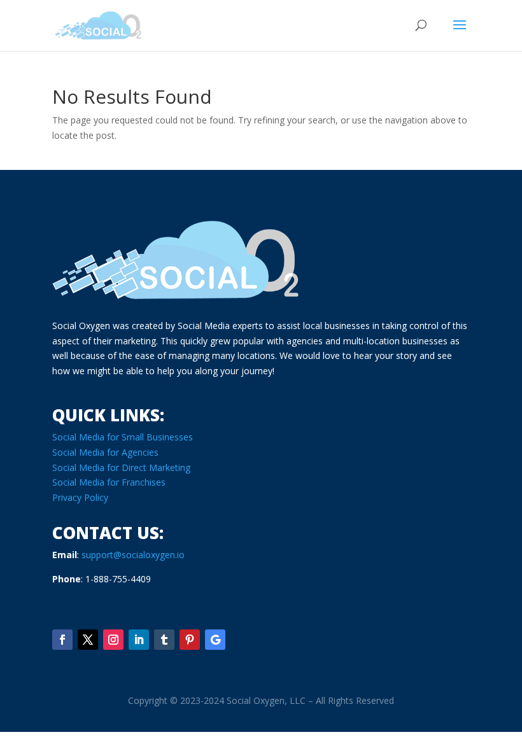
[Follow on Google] (215, 639)
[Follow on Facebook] (62, 639)
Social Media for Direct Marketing (121, 467)
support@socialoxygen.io (133, 555)
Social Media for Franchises (109, 482)
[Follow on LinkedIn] (139, 639)
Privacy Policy (80, 497)
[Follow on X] (88, 639)
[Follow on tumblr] (164, 639)
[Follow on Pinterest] (190, 639)
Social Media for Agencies (105, 452)
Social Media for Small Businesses (122, 437)
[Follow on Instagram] (113, 639)
